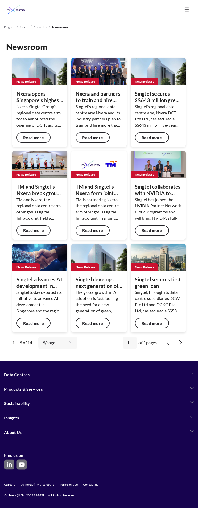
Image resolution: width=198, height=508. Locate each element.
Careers (9, 484)
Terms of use (69, 484)
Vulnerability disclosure (38, 484)
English (9, 27)
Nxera (24, 27)
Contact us (90, 484)
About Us (40, 27)
